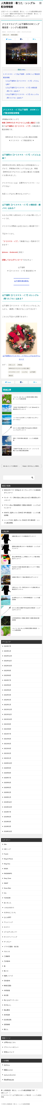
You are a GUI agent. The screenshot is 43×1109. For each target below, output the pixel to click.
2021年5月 (7, 743)
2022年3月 (7, 695)
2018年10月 (8, 831)
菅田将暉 (7, 1024)
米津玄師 (7, 1015)
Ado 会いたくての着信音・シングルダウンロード (12, 466)
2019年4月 (7, 821)
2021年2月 (7, 753)
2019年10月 (8, 807)
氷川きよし (7, 1005)
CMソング (6, 35)
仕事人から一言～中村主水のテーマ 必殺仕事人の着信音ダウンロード (26, 588)
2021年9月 (7, 724)
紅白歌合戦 (7, 1020)
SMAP (6, 883)
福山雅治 (7, 1010)
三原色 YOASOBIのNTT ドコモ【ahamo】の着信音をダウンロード (26, 408)
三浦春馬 (7, 956)
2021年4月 (7, 748)
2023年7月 (7, 646)
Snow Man (7, 888)
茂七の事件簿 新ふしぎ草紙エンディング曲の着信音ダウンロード (26, 557)
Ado (5, 844)
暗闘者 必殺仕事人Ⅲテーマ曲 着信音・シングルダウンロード (26, 547)
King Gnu (7, 864)
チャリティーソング (10, 937)
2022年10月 (8, 666)
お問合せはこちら (10, 1042)
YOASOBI (7, 898)
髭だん (6, 1029)
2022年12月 (8, 656)
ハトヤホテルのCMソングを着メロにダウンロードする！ (25, 418)
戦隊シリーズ (8, 976)
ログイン (7, 1065)
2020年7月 (7, 778)
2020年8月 (7, 773)
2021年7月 (7, 734)
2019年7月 (7, 812)
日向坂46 (7, 980)
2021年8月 (7, 729)
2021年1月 (7, 758)
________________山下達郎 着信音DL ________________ (21, 281)
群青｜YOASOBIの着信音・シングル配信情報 (25, 439)
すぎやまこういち (10, 912)
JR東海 (20, 365)
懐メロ (6, 971)
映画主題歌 (14, 35)
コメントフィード (10, 1075)
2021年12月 (8, 709)
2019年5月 (7, 817)
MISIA (6, 868)
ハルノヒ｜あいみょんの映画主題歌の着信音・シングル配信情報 (25, 398)
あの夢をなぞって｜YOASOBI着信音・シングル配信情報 (26, 598)
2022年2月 (7, 700)
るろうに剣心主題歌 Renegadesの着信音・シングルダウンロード (26, 429)
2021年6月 (7, 739)
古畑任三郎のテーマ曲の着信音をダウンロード (25, 577)
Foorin (6, 854)
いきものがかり (9, 907)
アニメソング (8, 922)
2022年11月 (8, 661)
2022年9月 (7, 670)
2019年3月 (7, 826)
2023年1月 (7, 651)
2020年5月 (7, 787)
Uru (5, 893)
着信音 (11, 375)
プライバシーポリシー (11, 1047)
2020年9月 (7, 768)
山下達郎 (32, 372)
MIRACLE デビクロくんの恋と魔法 (19, 368)
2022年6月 (7, 685)
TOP (19, 1090)
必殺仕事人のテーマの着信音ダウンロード (24, 536)
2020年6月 (7, 782)
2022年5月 (7, 690)
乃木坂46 (7, 961)
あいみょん (7, 903)
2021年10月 (8, 719)
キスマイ (7, 927)
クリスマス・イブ (14, 372)
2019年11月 (8, 802)
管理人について (9, 1052)
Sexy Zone (7, 878)
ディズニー (7, 942)
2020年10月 (8, 763)
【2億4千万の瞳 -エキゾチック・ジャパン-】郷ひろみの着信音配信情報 (26, 449)
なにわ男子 (7, 917)
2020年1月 (7, 797)
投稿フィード (8, 1070)
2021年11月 (8, 714)
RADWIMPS (8, 873)
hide (23, 69)
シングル (24, 372)
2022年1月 (7, 704)
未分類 (6, 995)
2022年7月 (7, 680)
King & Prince (8, 859)
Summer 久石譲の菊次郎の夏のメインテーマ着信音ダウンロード (26, 568)
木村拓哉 (7, 990)
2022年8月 (7, 675)
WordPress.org (9, 1079)
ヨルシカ (7, 951)
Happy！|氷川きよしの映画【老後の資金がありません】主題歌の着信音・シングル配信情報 (32, 466)
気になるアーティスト (11, 1000)
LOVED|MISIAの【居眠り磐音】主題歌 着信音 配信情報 (25, 619)
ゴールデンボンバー (10, 932)
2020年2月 (7, 792)
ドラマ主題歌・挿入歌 (11, 946)
